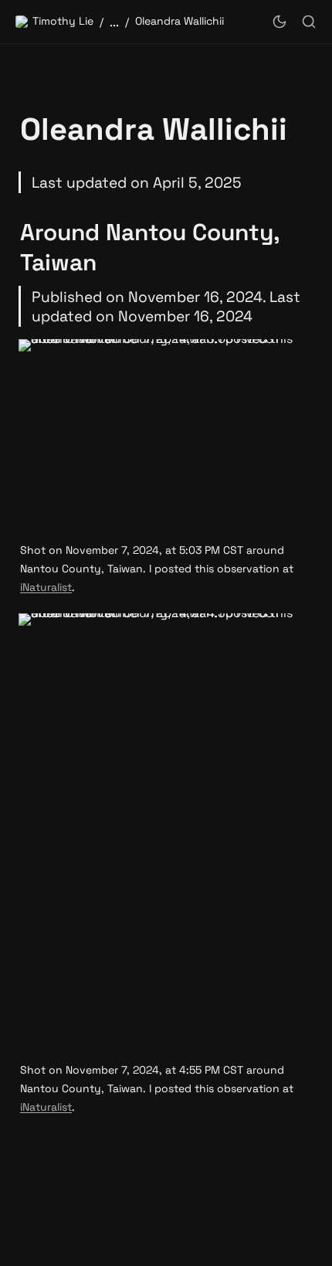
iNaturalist (46, 587)
